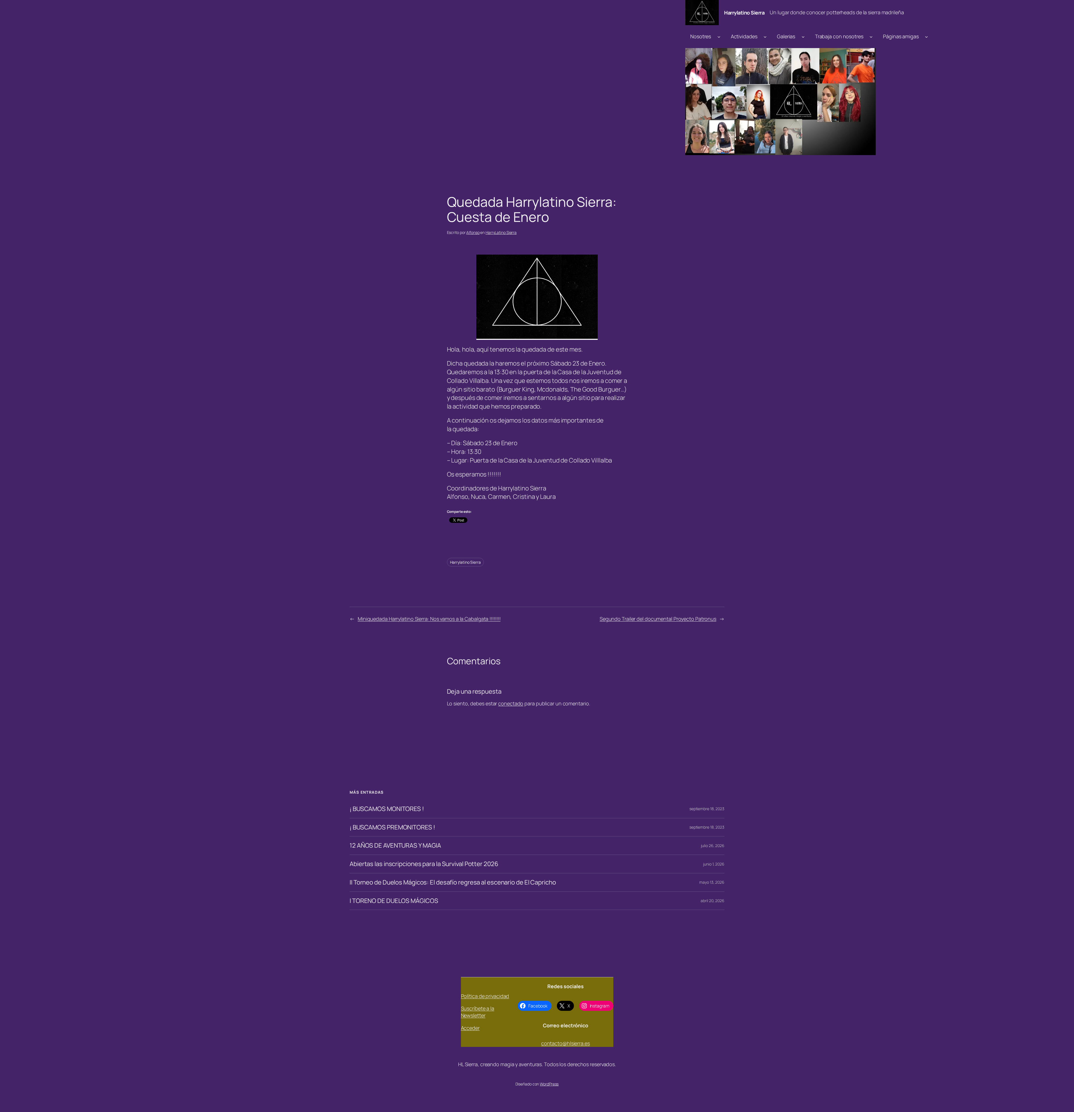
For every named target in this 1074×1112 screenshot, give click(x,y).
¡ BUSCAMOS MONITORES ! (387, 808)
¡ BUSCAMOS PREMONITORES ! (392, 827)
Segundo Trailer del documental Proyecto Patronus (658, 618)
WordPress (549, 1084)
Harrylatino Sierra (744, 12)
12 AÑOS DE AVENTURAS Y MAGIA (395, 845)
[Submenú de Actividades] (765, 36)
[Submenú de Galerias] (803, 36)
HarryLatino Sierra (501, 232)
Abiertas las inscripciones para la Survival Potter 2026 (424, 863)
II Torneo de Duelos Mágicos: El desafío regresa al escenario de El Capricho (453, 882)
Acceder (470, 1028)
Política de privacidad (485, 996)
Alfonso (472, 232)
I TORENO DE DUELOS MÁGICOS (394, 900)
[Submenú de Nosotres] (718, 36)
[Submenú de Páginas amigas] (926, 36)
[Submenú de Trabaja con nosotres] (871, 36)
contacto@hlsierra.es (565, 1043)
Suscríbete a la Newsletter (477, 1012)
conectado (510, 703)
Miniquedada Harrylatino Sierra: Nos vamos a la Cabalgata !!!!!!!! (429, 618)
